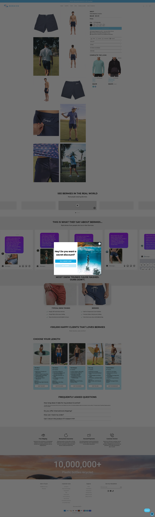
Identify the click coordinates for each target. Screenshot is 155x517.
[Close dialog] (100, 244)
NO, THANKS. (65, 265)
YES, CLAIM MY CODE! (66, 261)
